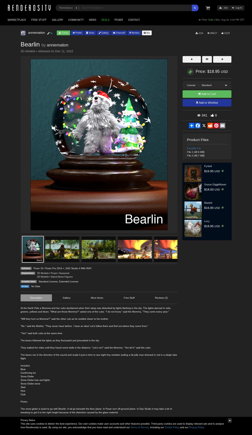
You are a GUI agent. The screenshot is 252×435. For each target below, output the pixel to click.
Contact (134, 19)
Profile (78, 33)
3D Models (43, 273)
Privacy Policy (196, 427)
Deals (105, 19)
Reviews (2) (161, 297)
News (92, 19)
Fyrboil (208, 166)
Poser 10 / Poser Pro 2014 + (48, 268)
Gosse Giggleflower (215, 184)
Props (54, 273)
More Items (97, 297)
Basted (208, 202)
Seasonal (64, 273)
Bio (148, 33)
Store (91, 33)
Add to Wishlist (208, 102)
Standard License (48, 281)
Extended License (68, 281)
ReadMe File (194, 148)
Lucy (207, 221)
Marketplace (17, 19)
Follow (64, 33)
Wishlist (135, 33)
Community (76, 19)
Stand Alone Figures (62, 276)
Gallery (57, 19)
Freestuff (120, 33)
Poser (119, 19)
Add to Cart (208, 94)
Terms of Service (140, 427)
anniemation (57, 45)
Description (36, 297)
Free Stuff (39, 19)
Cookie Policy (172, 427)
